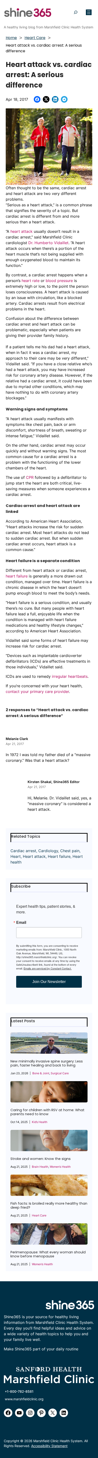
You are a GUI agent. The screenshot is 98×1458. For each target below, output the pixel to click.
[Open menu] (89, 12)
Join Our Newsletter (49, 982)
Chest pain (69, 850)
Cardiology (48, 850)
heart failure (17, 576)
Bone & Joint (40, 1073)
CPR (30, 477)
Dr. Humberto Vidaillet (48, 242)
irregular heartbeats (70, 676)
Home (11, 37)
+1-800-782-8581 (19, 1391)
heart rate (30, 280)
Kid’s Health (39, 1122)
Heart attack (34, 856)
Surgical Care (60, 1073)
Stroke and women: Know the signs (40, 1159)
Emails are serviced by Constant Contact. (48, 968)
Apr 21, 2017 (15, 744)
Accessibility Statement (49, 1446)
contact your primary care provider (37, 691)
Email (21, 922)
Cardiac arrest (23, 850)
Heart (15, 856)
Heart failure (59, 856)
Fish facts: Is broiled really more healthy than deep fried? (48, 1206)
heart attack (21, 231)
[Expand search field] (75, 12)
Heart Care (34, 37)
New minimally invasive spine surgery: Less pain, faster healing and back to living (46, 1063)
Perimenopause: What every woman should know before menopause (48, 1254)
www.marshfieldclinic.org (24, 1399)
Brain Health (40, 1166)
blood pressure (59, 280)
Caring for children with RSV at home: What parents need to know (47, 1112)
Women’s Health (60, 1166)
